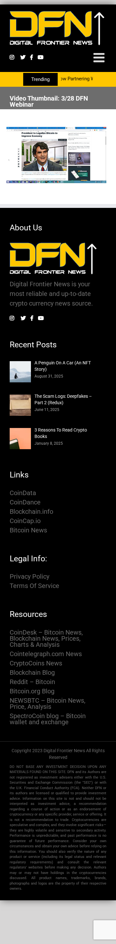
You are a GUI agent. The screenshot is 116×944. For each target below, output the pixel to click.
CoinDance (25, 502)
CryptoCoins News (36, 663)
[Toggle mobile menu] (99, 57)
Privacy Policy (29, 577)
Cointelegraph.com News (46, 654)
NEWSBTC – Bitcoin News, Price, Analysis (47, 704)
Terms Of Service (34, 586)
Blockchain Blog (32, 673)
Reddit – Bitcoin (32, 682)
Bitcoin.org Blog (32, 691)
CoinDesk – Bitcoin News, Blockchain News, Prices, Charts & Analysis (46, 638)
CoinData (23, 493)
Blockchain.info (31, 512)
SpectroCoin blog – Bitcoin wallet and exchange (48, 719)
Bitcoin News (28, 530)
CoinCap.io (25, 521)
